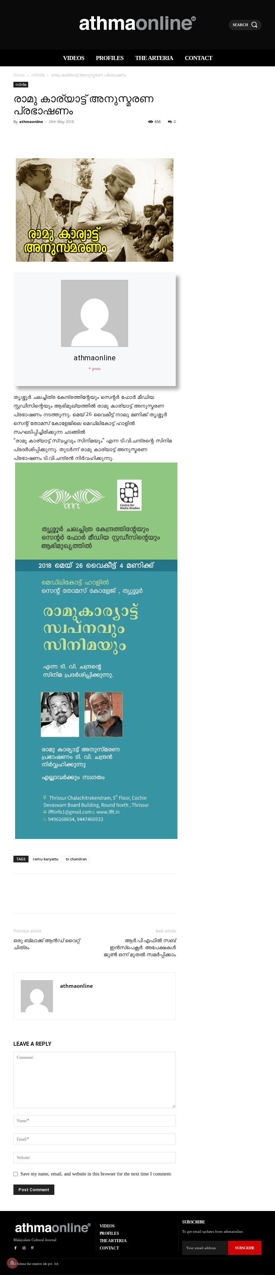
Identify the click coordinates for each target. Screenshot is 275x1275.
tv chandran (76, 858)
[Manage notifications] (12, 1263)
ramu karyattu (45, 858)
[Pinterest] (51, 136)
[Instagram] (23, 1248)
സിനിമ (38, 75)
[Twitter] (35, 136)
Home (19, 75)
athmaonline (31, 121)
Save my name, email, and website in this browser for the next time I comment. (96, 1174)
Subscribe (245, 1248)
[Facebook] (20, 136)
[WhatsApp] (66, 136)
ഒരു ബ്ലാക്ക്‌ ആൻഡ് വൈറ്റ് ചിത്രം (46, 944)
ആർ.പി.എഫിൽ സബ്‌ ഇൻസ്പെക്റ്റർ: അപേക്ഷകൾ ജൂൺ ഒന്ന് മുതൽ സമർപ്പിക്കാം (140, 947)
